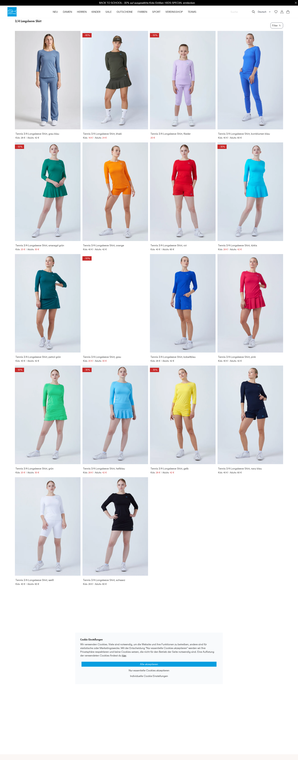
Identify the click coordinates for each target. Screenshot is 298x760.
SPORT (156, 11)
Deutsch (262, 11)
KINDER (96, 11)
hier (124, 655)
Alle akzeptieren (149, 664)
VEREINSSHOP (174, 11)
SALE (108, 11)
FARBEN (142, 11)
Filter (275, 25)
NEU (55, 11)
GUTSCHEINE (125, 11)
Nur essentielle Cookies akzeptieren (149, 670)
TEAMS (192, 11)
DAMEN (67, 11)
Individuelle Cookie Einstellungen (149, 676)
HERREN (82, 11)
